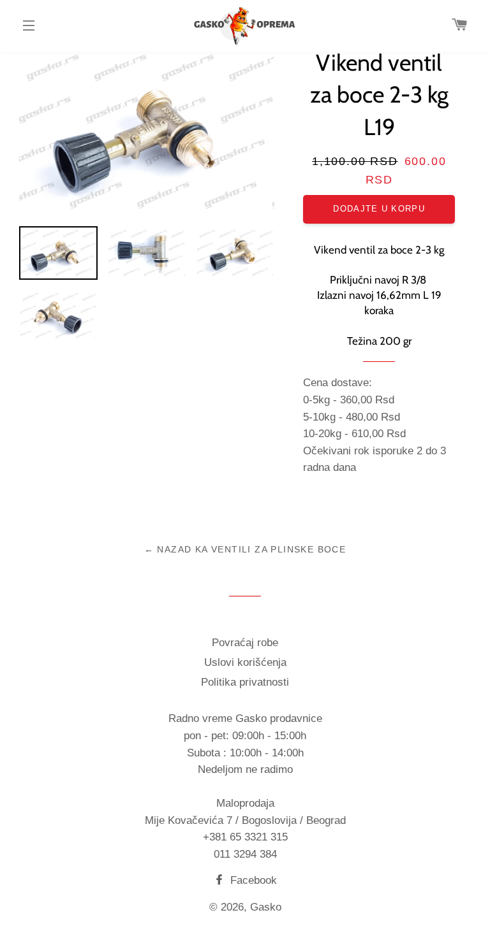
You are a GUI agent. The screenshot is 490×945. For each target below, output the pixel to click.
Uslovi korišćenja (245, 662)
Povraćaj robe (245, 643)
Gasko (265, 907)
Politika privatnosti (245, 682)
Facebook (252, 880)
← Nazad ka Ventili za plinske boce (245, 549)
